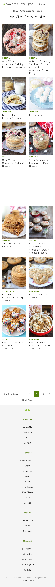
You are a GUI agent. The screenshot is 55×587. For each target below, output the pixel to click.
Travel (27, 526)
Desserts (27, 497)
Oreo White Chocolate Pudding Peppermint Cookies (13, 64)
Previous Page (10, 395)
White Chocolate (27, 11)
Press (27, 437)
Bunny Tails (35, 115)
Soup (27, 481)
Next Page (27, 401)
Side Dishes (27, 487)
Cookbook (27, 432)
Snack (27, 466)
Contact (27, 443)
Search (44, 4)
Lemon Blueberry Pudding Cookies (11, 116)
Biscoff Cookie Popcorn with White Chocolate (40, 345)
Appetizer (27, 471)
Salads (27, 476)
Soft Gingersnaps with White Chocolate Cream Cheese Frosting (39, 248)
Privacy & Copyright (27, 580)
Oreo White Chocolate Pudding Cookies (12, 162)
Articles (27, 512)
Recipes (28, 452)
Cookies (27, 503)
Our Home (27, 531)
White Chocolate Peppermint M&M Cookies (39, 162)
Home (15, 11)
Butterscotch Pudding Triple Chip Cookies (13, 297)
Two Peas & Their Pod (17, 4)
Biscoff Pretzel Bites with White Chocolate (13, 345)
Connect (27, 541)
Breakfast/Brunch (27, 460)
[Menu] (51, 4)
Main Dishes (27, 492)
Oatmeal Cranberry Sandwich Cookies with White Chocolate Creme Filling (40, 67)
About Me (27, 419)
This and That (27, 520)
